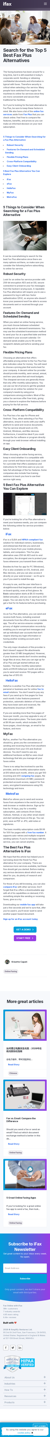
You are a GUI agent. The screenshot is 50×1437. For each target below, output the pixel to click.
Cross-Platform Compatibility (22, 161)
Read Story (13, 1064)
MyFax (10, 192)
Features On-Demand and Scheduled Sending (25, 151)
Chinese (13, 1073)
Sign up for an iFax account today (20, 919)
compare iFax (10, 887)
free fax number (35, 832)
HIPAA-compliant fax (32, 539)
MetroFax (12, 197)
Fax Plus (27, 114)
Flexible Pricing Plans (17, 157)
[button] (40, 1426)
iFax (9, 179)
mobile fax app (27, 904)
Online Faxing (11, 971)
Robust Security (15, 145)
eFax (9, 183)
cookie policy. (24, 1432)
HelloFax (11, 188)
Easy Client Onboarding (19, 166)
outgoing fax (27, 776)
